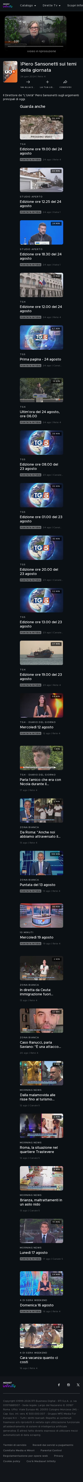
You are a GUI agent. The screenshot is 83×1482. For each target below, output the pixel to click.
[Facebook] (59, 1385)
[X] (78, 1385)
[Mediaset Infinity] (7, 5)
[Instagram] (68, 1385)
